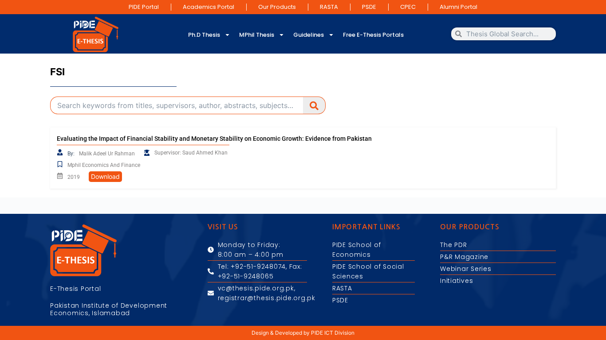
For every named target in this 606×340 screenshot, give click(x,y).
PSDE (369, 7)
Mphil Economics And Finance (103, 165)
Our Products (277, 7)
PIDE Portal (144, 7)
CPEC (408, 7)
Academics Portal (208, 7)
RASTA (329, 7)
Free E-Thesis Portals (373, 35)
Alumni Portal (458, 7)
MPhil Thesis (256, 35)
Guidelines (308, 35)
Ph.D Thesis (204, 35)
